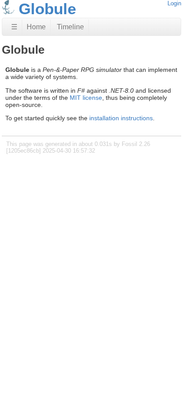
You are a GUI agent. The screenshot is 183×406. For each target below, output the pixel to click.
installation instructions (121, 118)
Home (36, 27)
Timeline (70, 27)
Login (174, 3)
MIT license (86, 97)
